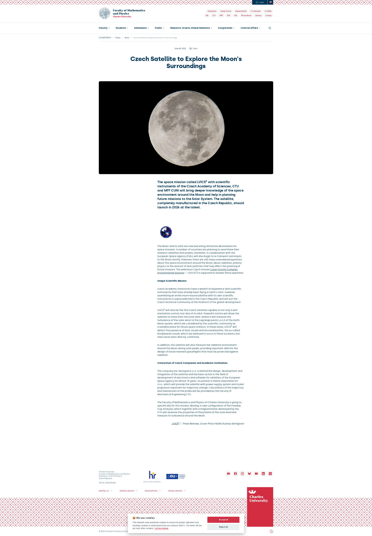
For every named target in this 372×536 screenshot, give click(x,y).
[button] (104, 28)
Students (121, 28)
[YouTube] (256, 474)
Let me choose (161, 528)
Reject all (223, 527)
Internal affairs (249, 28)
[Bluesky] (249, 474)
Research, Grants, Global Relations (190, 28)
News (127, 38)
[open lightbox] (166, 232)
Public (158, 28)
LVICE (175, 423)
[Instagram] (242, 474)
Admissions (140, 28)
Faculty (103, 28)
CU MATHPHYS (105, 38)
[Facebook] (235, 474)
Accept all (223, 519)
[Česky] (270, 2)
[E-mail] (228, 474)
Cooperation (225, 28)
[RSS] (270, 474)
